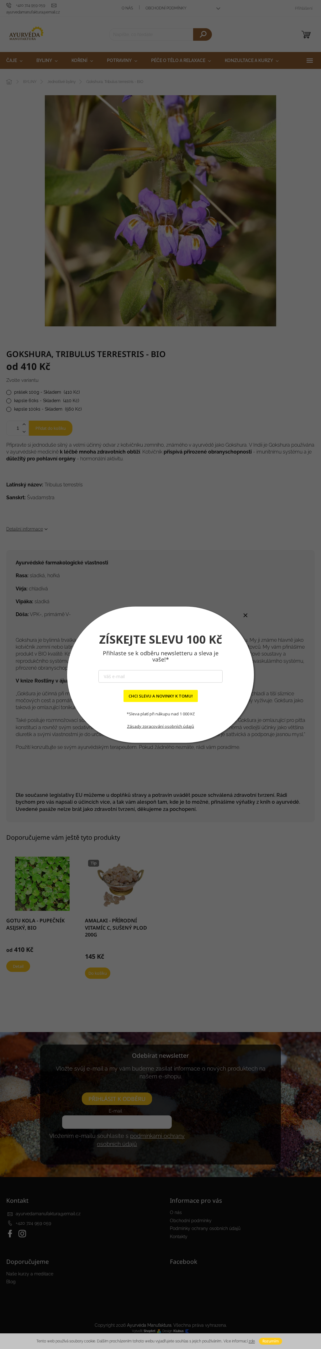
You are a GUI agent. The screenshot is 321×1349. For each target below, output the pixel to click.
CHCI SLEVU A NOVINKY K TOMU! (161, 695)
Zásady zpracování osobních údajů (160, 726)
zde (252, 1341)
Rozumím (270, 1341)
